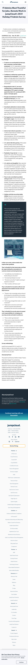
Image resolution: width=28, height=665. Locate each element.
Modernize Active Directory (14, 534)
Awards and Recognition (14, 621)
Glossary (14, 642)
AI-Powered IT (14, 516)
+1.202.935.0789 (16, 428)
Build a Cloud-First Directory (14, 522)
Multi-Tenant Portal (14, 555)
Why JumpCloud (14, 543)
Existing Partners (14, 558)
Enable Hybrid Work (14, 525)
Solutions (13, 510)
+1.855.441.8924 (14, 430)
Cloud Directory (14, 456)
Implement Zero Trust (14, 531)
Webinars (14, 582)
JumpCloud (23, 35)
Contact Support (14, 633)
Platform (13, 450)
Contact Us (14, 627)
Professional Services (14, 636)
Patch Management (14, 483)
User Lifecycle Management (14, 507)
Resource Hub (14, 576)
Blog (14, 585)
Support (13, 630)
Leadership (14, 609)
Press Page (14, 618)
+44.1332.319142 (15, 432)
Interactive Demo (14, 591)
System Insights (14, 501)
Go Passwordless (14, 528)
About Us (13, 603)
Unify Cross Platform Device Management (14, 537)
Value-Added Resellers (14, 570)
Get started (22, 401)
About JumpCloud (14, 606)
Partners (13, 549)
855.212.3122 (13, 403)
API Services (14, 453)
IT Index (14, 588)
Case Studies (14, 594)
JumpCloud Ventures (14, 624)
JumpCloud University (14, 597)
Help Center (14, 639)
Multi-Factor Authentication (14, 477)
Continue (21, 662)
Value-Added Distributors (14, 567)
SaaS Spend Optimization (14, 495)
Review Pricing (14, 446)
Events (14, 579)
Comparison (14, 546)
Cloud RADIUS (14, 462)
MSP (14, 552)
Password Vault (14, 480)
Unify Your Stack (14, 540)
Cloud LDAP (14, 459)
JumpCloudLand (14, 600)
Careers (14, 615)
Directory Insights (14, 471)
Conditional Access (14, 465)
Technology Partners (14, 564)
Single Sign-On (14, 498)
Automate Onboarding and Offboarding (14, 519)
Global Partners (14, 561)
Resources (13, 573)
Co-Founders (14, 612)
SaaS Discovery (14, 492)
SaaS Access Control (14, 489)
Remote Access (14, 486)
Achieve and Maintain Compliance (14, 513)
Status (14, 645)
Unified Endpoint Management (14, 504)
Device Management (14, 468)
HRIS (14, 474)
